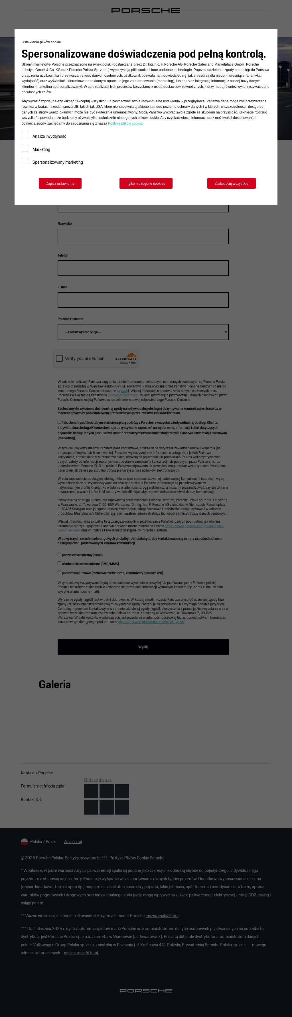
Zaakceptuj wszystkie (231, 178)
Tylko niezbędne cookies (146, 178)
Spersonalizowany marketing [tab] (58, 156)
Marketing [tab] (41, 143)
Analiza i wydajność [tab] (49, 130)
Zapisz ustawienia (60, 178)
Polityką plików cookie (38, 118)
